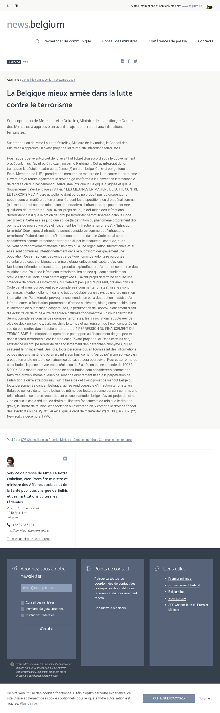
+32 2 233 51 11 (23, 525)
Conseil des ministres (120, 41)
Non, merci (206, 698)
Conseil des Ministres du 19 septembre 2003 (48, 79)
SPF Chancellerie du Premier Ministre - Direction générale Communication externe (76, 439)
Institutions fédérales (40, 615)
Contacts (205, 41)
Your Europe (177, 598)
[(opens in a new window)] (127, 61)
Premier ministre (180, 579)
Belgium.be (176, 592)
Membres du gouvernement (45, 609)
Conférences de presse (168, 41)
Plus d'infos (29, 703)
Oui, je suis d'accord (169, 698)
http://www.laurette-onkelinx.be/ (28, 530)
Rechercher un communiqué (67, 41)
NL (9, 6)
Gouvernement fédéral (184, 585)
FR (16, 6)
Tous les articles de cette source (28, 539)
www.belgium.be (192, 6)
